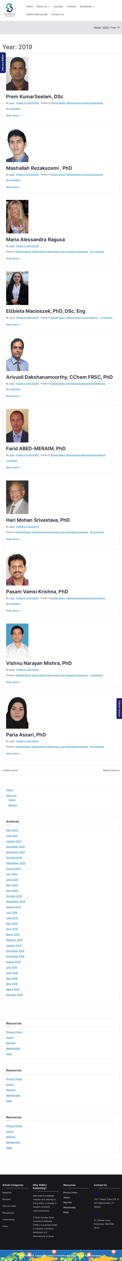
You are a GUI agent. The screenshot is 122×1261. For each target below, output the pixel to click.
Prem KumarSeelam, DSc (34, 96)
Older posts (11, 770)
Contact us (57, 14)
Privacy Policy (14, 1032)
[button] (48, 6)
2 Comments (106, 317)
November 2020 (15, 852)
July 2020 (12, 874)
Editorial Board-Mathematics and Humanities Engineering (60, 251)
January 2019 (14, 945)
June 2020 (12, 879)
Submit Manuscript (37, 14)
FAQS (9, 1053)
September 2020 (15, 863)
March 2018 (13, 989)
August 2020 (13, 868)
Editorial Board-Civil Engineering (82, 317)
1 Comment (11, 460)
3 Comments (96, 675)
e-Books (71, 6)
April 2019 (12, 928)
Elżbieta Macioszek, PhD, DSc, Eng (45, 311)
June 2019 (12, 917)
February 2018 (14, 994)
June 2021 (12, 835)
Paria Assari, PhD (26, 735)
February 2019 (14, 939)
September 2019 (15, 901)
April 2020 (12, 890)
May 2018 (11, 978)
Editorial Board (58, 103)
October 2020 (14, 857)
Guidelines (86, 6)
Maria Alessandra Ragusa (35, 239)
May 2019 (11, 923)
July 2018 (11, 967)
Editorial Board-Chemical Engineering (84, 103)
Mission (12, 805)
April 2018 (12, 983)
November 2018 (15, 956)
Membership (13, 1048)
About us (42, 6)
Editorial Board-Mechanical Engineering (85, 383)
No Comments (13, 108)
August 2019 (13, 906)
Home (29, 6)
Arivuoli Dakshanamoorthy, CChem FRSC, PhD (59, 377)
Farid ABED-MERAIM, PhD (36, 448)
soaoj (11, 103)
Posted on (27, 103)
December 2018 (15, 950)
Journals (58, 6)
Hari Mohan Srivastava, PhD (38, 520)
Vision (11, 799)
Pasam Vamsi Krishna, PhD (37, 591)
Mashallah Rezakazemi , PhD (39, 168)
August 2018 (13, 961)
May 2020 (12, 885)
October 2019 (14, 896)
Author (10, 1037)
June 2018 (12, 972)
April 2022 (12, 830)
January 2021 (14, 841)
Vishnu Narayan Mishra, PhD (39, 663)
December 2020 (15, 846)
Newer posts (110, 770)
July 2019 (11, 912)
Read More (12, 115)
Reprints (10, 1042)
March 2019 (13, 934)
